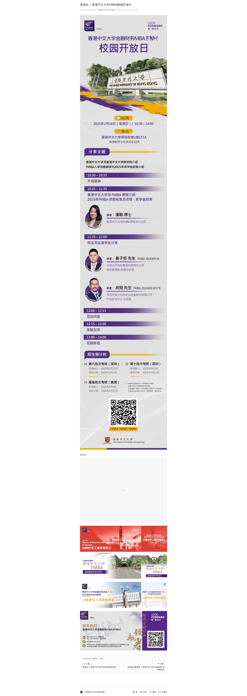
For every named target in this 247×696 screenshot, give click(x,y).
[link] (95, 692)
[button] (123, 658)
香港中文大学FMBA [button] (107, 9)
